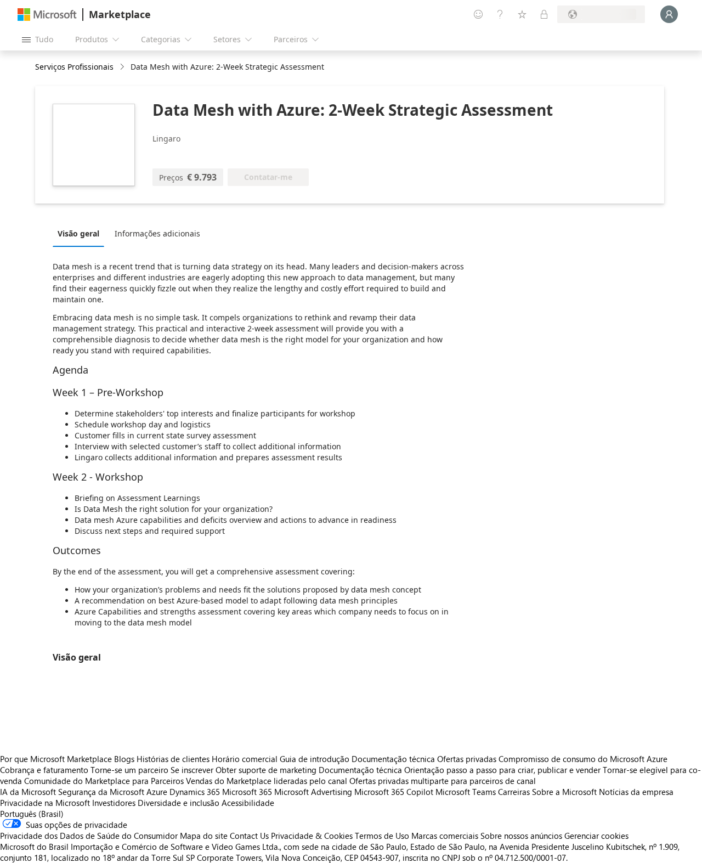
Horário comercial (245, 758)
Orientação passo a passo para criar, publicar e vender (502, 769)
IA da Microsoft (28, 791)
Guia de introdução (314, 758)
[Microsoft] (47, 14)
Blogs (124, 758)
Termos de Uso (382, 835)
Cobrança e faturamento (44, 769)
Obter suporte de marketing (266, 769)
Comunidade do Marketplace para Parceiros (104, 780)
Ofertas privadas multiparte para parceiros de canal (442, 780)
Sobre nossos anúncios (521, 835)
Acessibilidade (248, 802)
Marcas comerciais (444, 835)
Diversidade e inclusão (178, 802)
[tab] (81, 233)
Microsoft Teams (465, 791)
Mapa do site (204, 835)
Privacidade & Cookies (312, 835)
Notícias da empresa (636, 791)
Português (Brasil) (32, 813)
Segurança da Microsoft (101, 791)
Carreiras (514, 791)
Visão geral (78, 233)
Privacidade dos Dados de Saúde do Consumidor (89, 835)
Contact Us (249, 835)
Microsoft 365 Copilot (393, 791)
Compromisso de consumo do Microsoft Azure (583, 758)
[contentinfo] (123, 67)
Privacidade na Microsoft (45, 802)
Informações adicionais (157, 233)
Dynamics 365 (194, 791)
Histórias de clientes (173, 758)
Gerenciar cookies (596, 835)
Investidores (113, 802)
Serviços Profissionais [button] (74, 66)
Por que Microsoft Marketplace (56, 758)
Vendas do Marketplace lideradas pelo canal (266, 780)
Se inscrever (192, 769)
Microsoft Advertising (313, 791)
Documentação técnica (393, 758)
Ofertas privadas (466, 758)
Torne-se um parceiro (129, 769)
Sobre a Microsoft (564, 791)
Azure (156, 791)
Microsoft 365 (247, 791)
